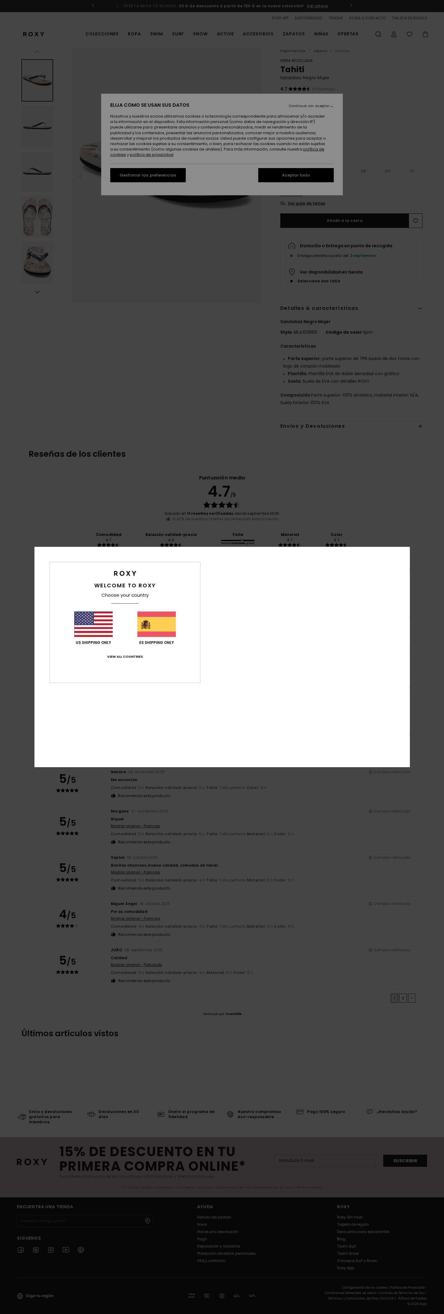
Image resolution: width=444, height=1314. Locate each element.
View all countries (125, 656)
